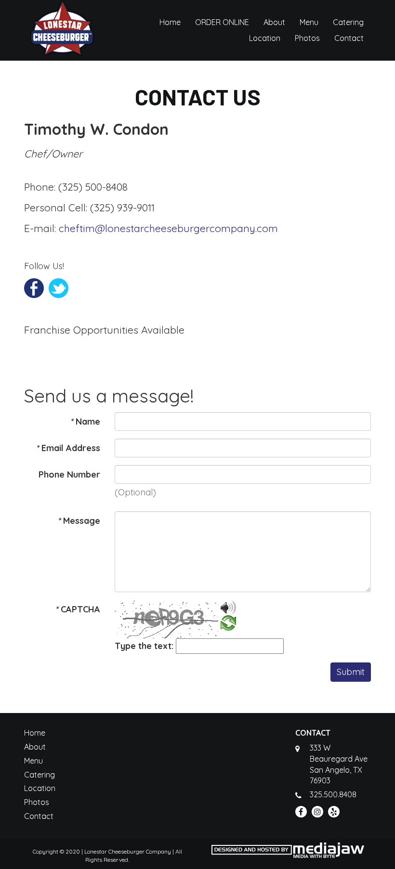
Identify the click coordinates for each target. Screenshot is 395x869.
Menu (309, 22)
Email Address (68, 448)
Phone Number (69, 474)
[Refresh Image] (228, 624)
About (274, 22)
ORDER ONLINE (222, 22)
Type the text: (144, 645)
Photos (307, 38)
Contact (349, 38)
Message (78, 520)
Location (264, 38)
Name (85, 421)
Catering (348, 22)
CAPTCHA (77, 609)
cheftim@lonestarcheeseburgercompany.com (168, 228)
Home (170, 22)
